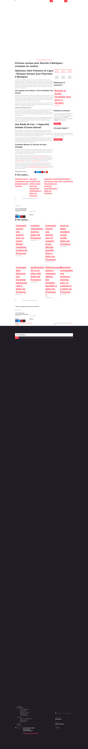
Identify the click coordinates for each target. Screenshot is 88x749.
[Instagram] (59, 728)
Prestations (20, 708)
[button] (35, 172)
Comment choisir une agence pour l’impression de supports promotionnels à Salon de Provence (51, 186)
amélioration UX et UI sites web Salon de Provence (37, 273)
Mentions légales (65, 323)
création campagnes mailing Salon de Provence (37, 231)
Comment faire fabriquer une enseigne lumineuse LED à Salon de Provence (21, 279)
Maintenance (23, 713)
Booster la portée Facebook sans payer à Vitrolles (62, 96)
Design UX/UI (23, 721)
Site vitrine (23, 710)
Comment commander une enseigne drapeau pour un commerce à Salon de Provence (66, 279)
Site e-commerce (24, 709)
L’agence (19, 706)
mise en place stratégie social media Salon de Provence (65, 234)
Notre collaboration (26, 718)
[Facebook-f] (56, 728)
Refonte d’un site (24, 712)
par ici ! (17, 214)
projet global (33, 165)
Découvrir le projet (57, 105)
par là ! (31, 214)
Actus (18, 723)
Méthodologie (24, 720)
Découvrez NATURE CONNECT (31, 733)
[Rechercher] (17, 337)
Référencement (24, 715)
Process (19, 717)
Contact (19, 725)
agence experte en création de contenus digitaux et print (39, 167)
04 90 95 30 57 (58, 719)
